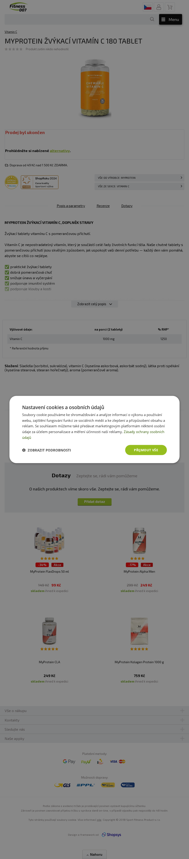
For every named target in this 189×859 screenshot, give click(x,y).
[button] (46, 450)
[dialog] (94, 429)
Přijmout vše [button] (146, 450)
